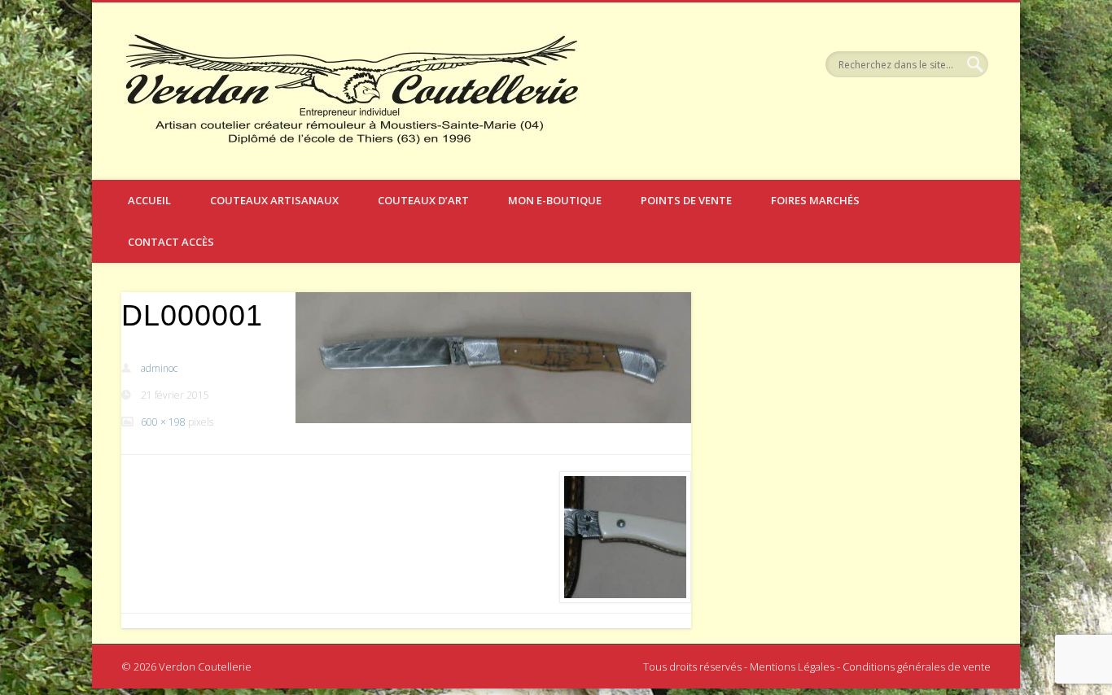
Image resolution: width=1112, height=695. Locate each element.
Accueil (149, 200)
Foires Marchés (815, 200)
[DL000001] (493, 357)
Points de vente (686, 200)
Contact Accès (171, 241)
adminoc (159, 368)
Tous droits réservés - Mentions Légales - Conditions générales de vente (817, 666)
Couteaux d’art (423, 200)
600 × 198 (163, 422)
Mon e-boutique (555, 200)
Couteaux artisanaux (274, 200)
